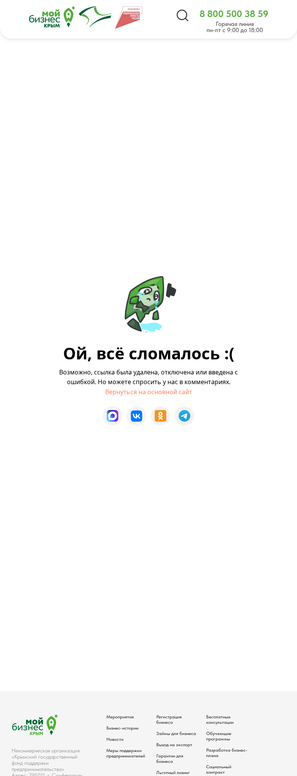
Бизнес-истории (122, 728)
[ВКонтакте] (136, 416)
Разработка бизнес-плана (227, 752)
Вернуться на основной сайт (148, 392)
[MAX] (112, 416)
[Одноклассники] (160, 416)
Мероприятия (120, 717)
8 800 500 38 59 (234, 13)
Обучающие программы (218, 736)
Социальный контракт (218, 769)
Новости (114, 739)
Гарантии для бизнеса (169, 758)
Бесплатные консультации (220, 719)
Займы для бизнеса (176, 733)
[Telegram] (184, 416)
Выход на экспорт (174, 744)
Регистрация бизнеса (169, 719)
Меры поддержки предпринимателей (125, 753)
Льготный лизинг (173, 772)
